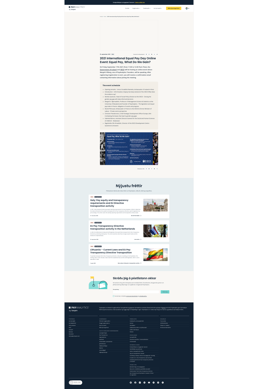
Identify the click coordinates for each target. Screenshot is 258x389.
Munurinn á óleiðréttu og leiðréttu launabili (140, 369)
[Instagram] (140, 383)
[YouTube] (149, 382)
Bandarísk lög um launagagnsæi (137, 366)
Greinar (131, 323)
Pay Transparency (103, 335)
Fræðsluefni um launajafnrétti (137, 321)
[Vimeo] (154, 383)
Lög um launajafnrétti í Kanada (137, 353)
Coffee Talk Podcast (134, 329)
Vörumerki (71, 334)
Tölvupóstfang (116, 289)
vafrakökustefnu (143, 296)
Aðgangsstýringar (103, 352)
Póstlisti (131, 331)
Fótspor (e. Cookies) (164, 325)
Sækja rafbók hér (140, 2)
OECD (122, 70)
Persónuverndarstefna (165, 327)
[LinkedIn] (144, 383)
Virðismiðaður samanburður (105, 341)
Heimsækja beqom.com (74, 336)
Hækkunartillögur (103, 345)
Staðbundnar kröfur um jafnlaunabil (138, 327)
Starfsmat (101, 339)
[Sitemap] (163, 383)
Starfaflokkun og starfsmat (136, 349)
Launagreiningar (103, 333)
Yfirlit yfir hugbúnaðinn (104, 321)
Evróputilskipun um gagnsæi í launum (138, 347)
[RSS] (158, 383)
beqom (164, 307)
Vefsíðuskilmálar (164, 323)
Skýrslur (101, 348)
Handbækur (132, 325)
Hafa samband (72, 325)
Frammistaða (133, 341)
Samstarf (71, 329)
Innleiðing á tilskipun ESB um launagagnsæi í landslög (142, 355)
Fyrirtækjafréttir (72, 323)
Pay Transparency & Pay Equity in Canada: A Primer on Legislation (142, 374)
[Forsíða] (77, 8)
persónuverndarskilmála (132, 296)
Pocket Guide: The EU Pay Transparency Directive (141, 371)
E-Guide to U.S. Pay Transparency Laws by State (141, 357)
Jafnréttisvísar (102, 343)
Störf (70, 327)
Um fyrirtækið (72, 321)
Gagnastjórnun (102, 337)
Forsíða (127, 8)
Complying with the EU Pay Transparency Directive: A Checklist (141, 360)
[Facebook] (135, 383)
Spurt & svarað (102, 325)
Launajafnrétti (133, 337)
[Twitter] (131, 383)
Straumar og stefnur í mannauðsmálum (139, 339)
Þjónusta (71, 331)
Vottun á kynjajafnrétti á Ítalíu (137, 351)
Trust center (163, 321)
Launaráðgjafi (102, 350)
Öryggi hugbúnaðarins (104, 323)
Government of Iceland (108, 70)
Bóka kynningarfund (104, 327)
